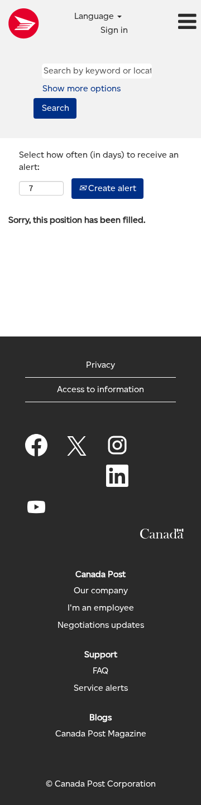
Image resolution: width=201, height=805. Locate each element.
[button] (167, 22)
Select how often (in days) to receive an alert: (99, 161)
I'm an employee (101, 608)
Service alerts (101, 688)
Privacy (100, 364)
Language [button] (95, 16)
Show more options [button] (81, 88)
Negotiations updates (101, 625)
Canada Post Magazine (100, 734)
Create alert (111, 188)
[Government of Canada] (162, 533)
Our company (101, 591)
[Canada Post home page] (23, 23)
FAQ (100, 671)
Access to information (100, 389)
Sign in (114, 30)
